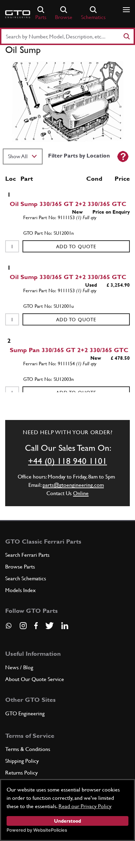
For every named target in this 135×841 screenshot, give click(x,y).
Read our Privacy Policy (84, 806)
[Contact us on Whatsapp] (9, 628)
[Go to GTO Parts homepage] (17, 14)
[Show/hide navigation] (126, 10)
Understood (67, 821)
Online (81, 493)
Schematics (93, 17)
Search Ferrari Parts (27, 555)
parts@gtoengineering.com (73, 485)
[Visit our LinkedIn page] (65, 626)
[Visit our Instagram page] (23, 626)
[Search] (126, 36)
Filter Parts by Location (79, 155)
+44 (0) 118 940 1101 (67, 461)
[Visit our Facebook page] (36, 626)
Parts (40, 17)
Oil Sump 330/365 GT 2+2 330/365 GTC (68, 203)
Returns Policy (21, 772)
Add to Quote (76, 246)
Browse (63, 17)
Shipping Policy (22, 761)
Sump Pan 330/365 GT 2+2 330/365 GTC (69, 350)
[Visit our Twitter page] (49, 626)
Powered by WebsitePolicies (37, 830)
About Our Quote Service (34, 679)
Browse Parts (20, 566)
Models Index (20, 590)
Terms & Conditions (27, 749)
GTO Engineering (25, 713)
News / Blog (19, 667)
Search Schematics (25, 578)
